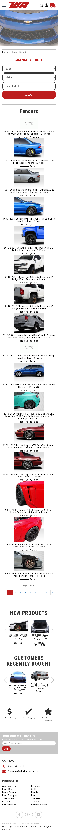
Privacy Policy (9, 824)
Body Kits (7, 789)
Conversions (9, 804)
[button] (52, 630)
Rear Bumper (9, 795)
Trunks (35, 801)
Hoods (34, 792)
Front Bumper (10, 792)
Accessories (9, 786)
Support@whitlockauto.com (23, 771)
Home (5, 52)
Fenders (35, 786)
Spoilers (35, 798)
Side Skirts (8, 798)
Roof (34, 795)
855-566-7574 (16, 766)
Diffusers (7, 801)
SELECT (29, 94)
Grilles (34, 789)
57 (47, 592)
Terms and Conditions (29, 824)
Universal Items (40, 804)
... (41, 592)
